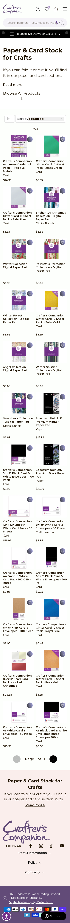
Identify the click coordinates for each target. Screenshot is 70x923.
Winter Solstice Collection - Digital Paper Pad (49, 370)
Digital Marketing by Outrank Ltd (31, 902)
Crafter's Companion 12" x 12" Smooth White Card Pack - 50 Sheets (17, 526)
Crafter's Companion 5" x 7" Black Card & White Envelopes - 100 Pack (18, 475)
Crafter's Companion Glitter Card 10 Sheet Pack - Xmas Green (50, 164)
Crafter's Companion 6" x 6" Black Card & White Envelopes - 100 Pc (51, 578)
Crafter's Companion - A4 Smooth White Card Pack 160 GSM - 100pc (18, 578)
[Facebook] (30, 846)
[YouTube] (62, 846)
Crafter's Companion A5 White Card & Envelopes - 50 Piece (17, 730)
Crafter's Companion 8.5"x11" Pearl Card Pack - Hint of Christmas (17, 680)
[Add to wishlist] (30, 139)
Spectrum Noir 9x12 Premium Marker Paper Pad (49, 422)
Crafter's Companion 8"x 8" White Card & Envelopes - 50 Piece (50, 525)
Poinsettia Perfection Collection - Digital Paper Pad (51, 267)
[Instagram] (41, 846)
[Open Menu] (65, 9)
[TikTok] (51, 846)
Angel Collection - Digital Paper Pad (15, 368)
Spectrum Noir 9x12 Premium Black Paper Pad (51, 473)
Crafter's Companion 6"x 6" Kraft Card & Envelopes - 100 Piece (18, 628)
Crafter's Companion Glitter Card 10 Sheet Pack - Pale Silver (17, 216)
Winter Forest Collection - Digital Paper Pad (16, 319)
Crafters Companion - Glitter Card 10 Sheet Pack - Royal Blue (51, 628)
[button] (56, 22)
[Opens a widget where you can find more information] (53, 916)
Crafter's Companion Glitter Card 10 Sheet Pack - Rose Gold (50, 679)
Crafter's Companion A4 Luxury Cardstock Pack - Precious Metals (17, 166)
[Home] (12, 9)
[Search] (61, 23)
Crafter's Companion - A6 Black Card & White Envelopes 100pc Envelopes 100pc (51, 732)
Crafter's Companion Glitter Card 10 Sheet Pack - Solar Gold (50, 319)
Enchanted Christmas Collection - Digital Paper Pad (51, 216)
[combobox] (35, 22)
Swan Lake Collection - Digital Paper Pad (18, 420)
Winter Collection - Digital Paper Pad (16, 265)
